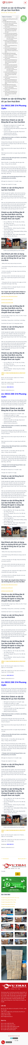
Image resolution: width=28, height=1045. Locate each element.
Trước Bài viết (5, 858)
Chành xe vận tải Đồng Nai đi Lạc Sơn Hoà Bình (10, 19)
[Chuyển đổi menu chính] (25, 2)
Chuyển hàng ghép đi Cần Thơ (8, 904)
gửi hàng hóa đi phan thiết (7, 302)
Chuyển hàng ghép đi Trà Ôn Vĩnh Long (10, 897)
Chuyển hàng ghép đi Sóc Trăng (8, 902)
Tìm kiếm (3, 871)
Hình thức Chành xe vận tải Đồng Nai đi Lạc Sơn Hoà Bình (11, 24)
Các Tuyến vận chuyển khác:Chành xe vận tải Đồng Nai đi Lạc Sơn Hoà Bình (12, 38)
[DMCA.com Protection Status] (14, 1038)
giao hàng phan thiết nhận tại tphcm (9, 296)
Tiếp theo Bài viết (22, 858)
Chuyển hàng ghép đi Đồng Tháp (8, 899)
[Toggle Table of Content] (16, 17)
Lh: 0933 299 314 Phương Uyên (9, 21)
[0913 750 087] (3, 1042)
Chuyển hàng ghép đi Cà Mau (8, 906)
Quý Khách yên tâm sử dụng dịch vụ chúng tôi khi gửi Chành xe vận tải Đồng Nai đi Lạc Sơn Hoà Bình (11, 34)
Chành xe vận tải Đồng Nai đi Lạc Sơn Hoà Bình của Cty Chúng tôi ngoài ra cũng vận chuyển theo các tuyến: (11, 30)
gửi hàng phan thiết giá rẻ (7, 299)
